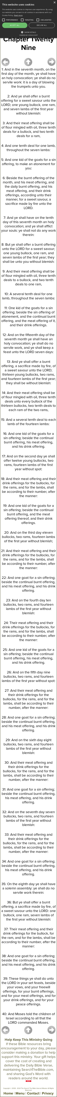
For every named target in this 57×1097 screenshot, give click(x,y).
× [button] (54, 2)
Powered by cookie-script (28, 35)
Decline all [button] (42, 25)
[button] (28, 32)
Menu (20, 1093)
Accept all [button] (15, 25)
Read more (18, 15)
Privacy (47, 1093)
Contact (33, 1093)
